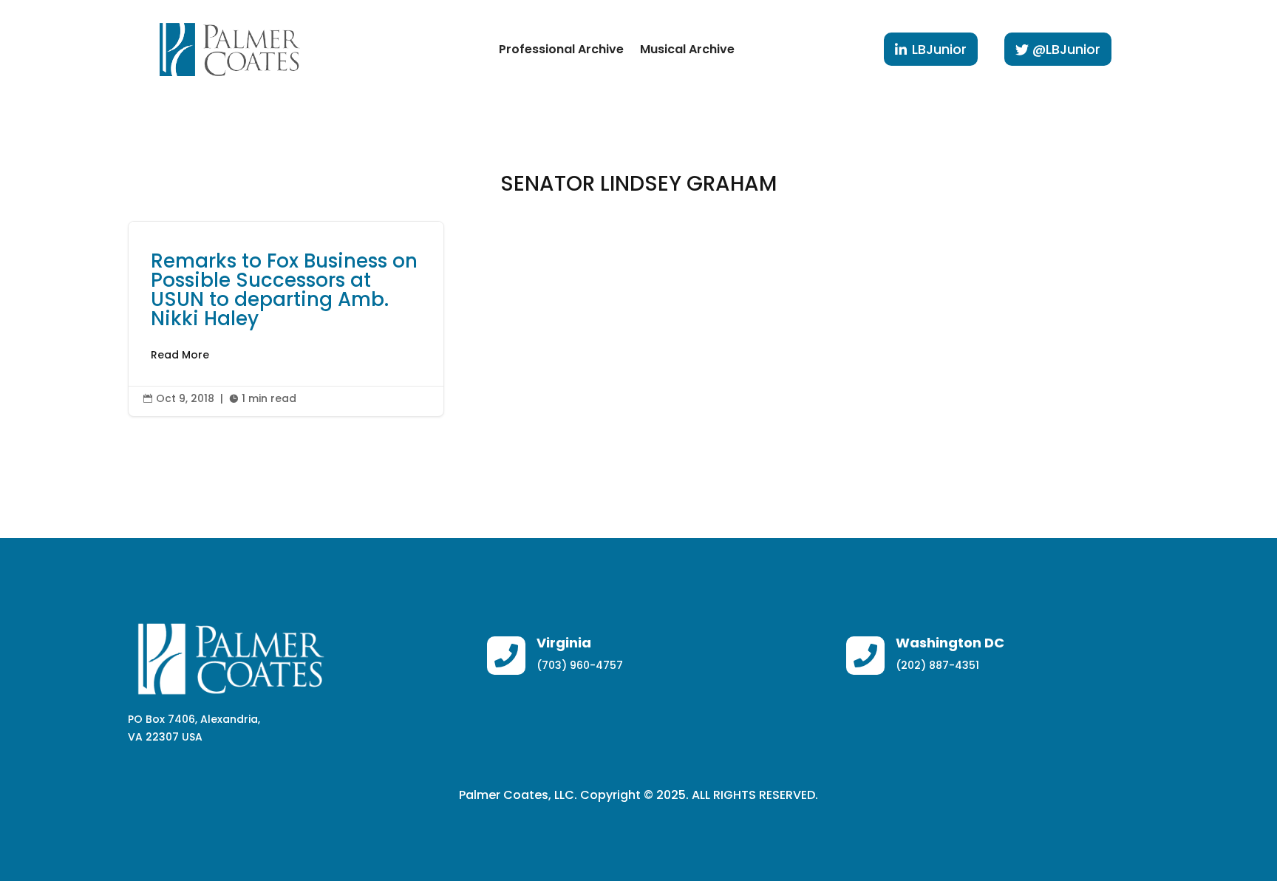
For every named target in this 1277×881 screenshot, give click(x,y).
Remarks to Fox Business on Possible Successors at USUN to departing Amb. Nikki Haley (286, 319)
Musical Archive (687, 49)
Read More (180, 354)
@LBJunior (1066, 49)
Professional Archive (561, 49)
